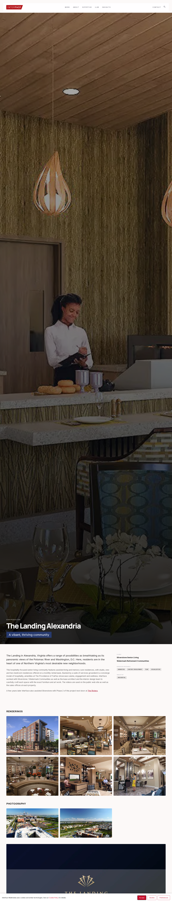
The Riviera (93, 691)
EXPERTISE (87, 7)
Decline (151, 898)
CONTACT (157, 7)
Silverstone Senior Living (128, 657)
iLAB (97, 7)
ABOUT (76, 7)
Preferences (163, 898)
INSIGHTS (106, 7)
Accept (141, 898)
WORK (67, 7)
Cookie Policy (53, 898)
